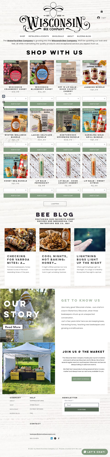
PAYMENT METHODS (36, 409)
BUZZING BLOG (15, 413)
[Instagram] (3, 102)
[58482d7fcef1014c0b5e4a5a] (3, 96)
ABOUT (12, 401)
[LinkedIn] (52, 438)
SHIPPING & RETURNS (37, 401)
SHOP (11, 405)
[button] (102, 11)
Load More (55, 204)
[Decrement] (5, 98)
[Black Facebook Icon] (3, 107)
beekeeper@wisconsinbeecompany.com (42, 434)
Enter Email (68, 400)
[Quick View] (42, 166)
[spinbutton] (16, 98)
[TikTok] (55, 438)
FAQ (31, 413)
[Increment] (26, 98)
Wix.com (79, 449)
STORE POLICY (35, 405)
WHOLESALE (14, 409)
